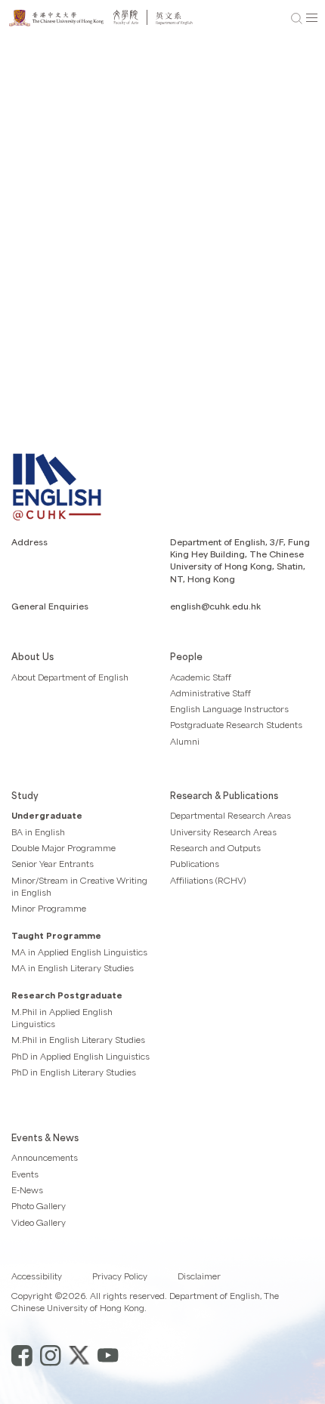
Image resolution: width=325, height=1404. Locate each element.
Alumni (185, 741)
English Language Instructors (229, 708)
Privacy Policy (119, 1276)
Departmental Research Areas (230, 815)
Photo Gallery (38, 1205)
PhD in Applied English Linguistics (80, 1056)
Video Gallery (38, 1222)
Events (25, 1174)
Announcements (44, 1157)
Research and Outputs (215, 847)
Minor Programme (48, 908)
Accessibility (36, 1276)
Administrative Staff (210, 693)
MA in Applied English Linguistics (79, 952)
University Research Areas (223, 832)
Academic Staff (200, 677)
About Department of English (69, 677)
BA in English (38, 832)
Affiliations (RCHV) (208, 880)
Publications (194, 863)
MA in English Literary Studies (72, 968)
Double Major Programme (63, 847)
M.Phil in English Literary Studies (78, 1039)
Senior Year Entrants (52, 863)
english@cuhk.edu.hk (215, 606)
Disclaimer (199, 1276)
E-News (27, 1190)
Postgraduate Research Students (236, 724)
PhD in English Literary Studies (73, 1072)
